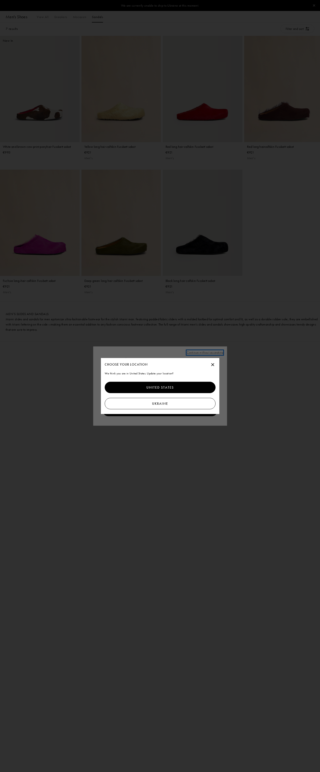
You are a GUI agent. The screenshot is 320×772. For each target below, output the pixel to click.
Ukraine (160, 403)
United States (160, 387)
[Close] (213, 365)
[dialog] (160, 386)
